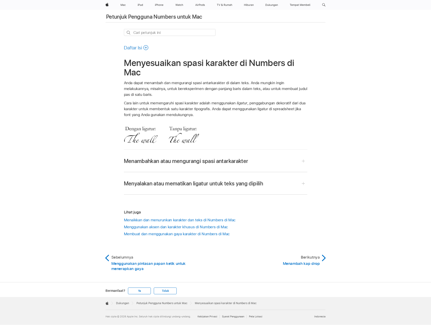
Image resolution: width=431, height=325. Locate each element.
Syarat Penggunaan (233, 316)
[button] (323, 5)
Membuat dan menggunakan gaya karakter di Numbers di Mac (177, 234)
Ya (139, 290)
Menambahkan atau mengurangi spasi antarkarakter (186, 161)
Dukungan (122, 303)
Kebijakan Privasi (207, 316)
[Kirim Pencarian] (128, 32)
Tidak (165, 290)
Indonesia (319, 316)
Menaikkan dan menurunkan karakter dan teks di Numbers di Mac (180, 220)
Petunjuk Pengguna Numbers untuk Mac (154, 16)
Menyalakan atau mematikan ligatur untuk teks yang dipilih (193, 183)
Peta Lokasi (255, 316)
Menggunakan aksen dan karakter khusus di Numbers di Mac (176, 227)
